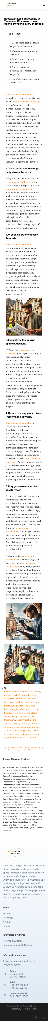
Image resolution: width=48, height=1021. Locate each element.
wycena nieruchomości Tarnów (20, 737)
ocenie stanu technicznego (26, 101)
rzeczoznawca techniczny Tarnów (22, 734)
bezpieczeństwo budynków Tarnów (22, 691)
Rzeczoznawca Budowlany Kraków (17, 767)
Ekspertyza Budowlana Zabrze (15, 822)
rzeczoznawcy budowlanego (20, 182)
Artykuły (7, 922)
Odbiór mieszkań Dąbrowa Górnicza (27, 819)
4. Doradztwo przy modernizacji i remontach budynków (22, 71)
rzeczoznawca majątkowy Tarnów (21, 730)
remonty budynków (30, 723)
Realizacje (8, 917)
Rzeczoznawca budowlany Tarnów (29, 773)
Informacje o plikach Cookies (17, 945)
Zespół (6, 913)
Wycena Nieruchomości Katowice (17, 790)
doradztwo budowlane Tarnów (20, 695)
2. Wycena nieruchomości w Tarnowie (23, 53)
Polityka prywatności (13, 940)
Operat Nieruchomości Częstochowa (18, 776)
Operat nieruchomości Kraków (26, 796)
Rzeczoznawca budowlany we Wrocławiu (20, 779)
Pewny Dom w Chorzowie (22, 805)
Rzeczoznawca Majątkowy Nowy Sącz (18, 782)
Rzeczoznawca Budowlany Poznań (17, 813)
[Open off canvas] (44, 4)
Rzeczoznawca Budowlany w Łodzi (17, 785)
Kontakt (7, 926)
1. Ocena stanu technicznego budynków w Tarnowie (24, 44)
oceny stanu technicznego (19, 189)
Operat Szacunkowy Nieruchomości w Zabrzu (22, 799)
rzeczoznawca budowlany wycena (21, 727)
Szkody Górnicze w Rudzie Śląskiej (27, 810)
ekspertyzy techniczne (15, 702)
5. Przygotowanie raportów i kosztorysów (24, 81)
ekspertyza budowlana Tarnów (20, 698)
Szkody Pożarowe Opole (32, 787)
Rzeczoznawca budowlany (19, 94)
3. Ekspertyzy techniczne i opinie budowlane (22, 61)
